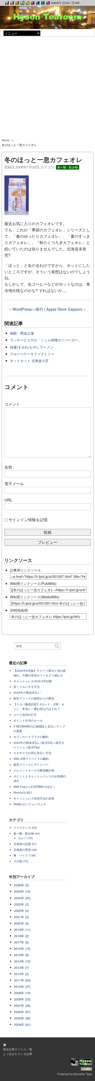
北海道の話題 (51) (25, 844)
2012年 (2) (21, 974)
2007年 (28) (22, 1005)
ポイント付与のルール (28, 720)
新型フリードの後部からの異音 (33, 698)
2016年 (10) (22, 948)
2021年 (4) (21, 917)
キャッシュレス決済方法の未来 (33, 798)
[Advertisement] (47, 89)
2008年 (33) (22, 999)
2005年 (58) (22, 1018)
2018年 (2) (21, 936)
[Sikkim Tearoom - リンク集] (48, 3)
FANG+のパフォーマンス (29, 804)
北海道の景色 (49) (25, 850)
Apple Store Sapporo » (66, 309)
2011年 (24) (22, 980)
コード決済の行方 (25, 715)
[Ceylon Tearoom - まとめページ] (17, 3)
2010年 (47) (22, 986)
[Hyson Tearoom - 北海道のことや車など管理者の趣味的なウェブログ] (22, 3)
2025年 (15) (22, 891)
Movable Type (83, 1074)
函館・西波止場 (22, 333)
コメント (12, 404)
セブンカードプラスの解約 (30, 737)
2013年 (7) (21, 967)
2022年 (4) (21, 910)
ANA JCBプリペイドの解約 (31, 759)
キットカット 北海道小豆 (29, 360)
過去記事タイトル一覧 (17, 1049)
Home (6, 140)
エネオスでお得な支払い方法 (32, 753)
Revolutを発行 (22, 792)
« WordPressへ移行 (26, 309)
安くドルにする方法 (26, 687)
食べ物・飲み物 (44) (26, 833)
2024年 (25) (22, 898)
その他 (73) (20, 861)
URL (8, 500)
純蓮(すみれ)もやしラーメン (31, 346)
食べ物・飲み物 (67, 167)
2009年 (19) (22, 992)
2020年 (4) (21, 923)
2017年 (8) (21, 942)
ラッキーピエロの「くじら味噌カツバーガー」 (46, 339)
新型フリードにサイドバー (30, 764)
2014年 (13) (22, 961)
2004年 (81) (22, 1024)
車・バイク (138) (24, 855)
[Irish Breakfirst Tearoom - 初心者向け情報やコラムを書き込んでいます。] (43, 3)
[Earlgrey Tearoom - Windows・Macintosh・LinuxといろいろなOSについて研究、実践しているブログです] (12, 3)
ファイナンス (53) (25, 827)
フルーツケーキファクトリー (32, 353)
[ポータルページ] (7, 3)
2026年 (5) (21, 885)
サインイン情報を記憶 (28, 519)
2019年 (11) (22, 929)
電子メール (14, 483)
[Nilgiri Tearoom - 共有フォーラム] (27, 3)
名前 (8, 467)
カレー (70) (25, 838)
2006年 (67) (22, 1011)
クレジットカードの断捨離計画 (33, 770)
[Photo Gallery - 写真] (32, 3)
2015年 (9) (21, 955)
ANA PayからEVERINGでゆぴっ (34, 787)
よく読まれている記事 (17, 1054)
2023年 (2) (21, 904)
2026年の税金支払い (27, 692)
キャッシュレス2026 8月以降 (32, 681)
